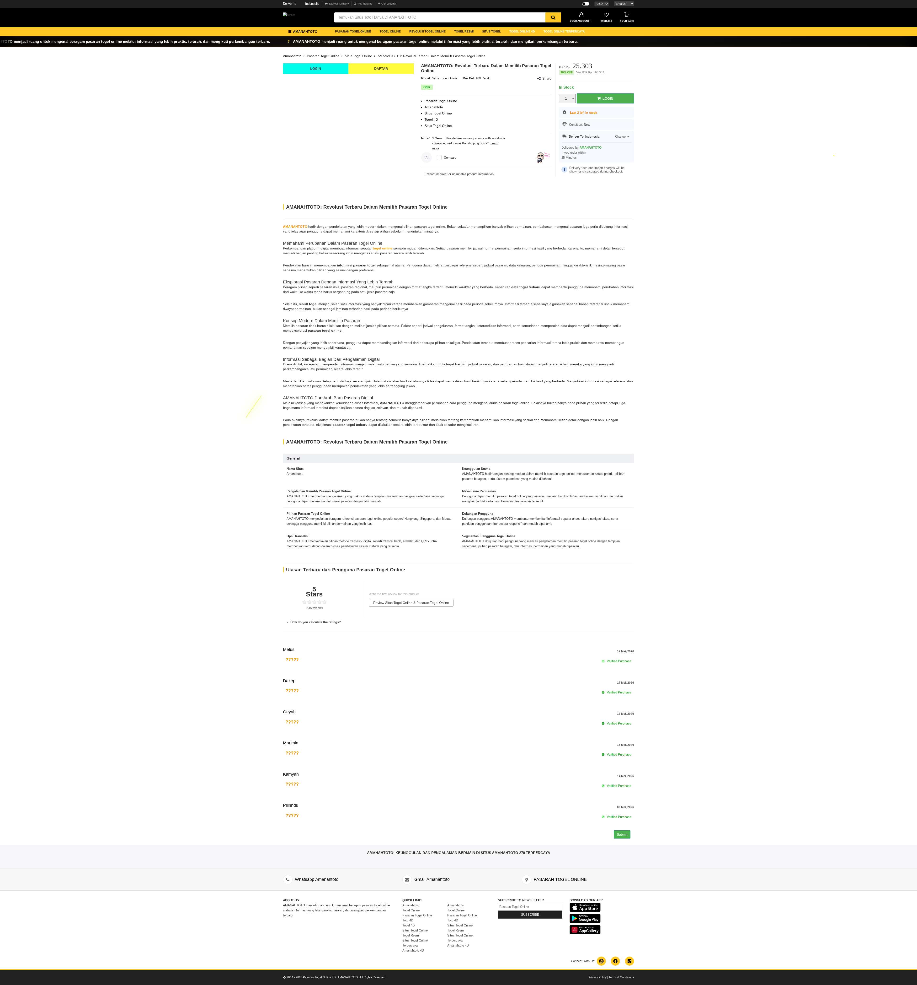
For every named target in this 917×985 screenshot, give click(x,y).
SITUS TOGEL (491, 31)
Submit (622, 834)
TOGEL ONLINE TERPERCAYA (564, 31)
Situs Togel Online (358, 56)
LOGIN (315, 68)
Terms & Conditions (621, 977)
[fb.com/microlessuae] (615, 961)
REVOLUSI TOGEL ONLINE (427, 31)
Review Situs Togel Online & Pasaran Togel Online (411, 603)
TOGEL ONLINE (390, 31)
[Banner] (289, 14)
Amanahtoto (292, 56)
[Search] (553, 17)
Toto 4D (407, 920)
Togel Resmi (411, 935)
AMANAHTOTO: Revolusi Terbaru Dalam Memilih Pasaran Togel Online (431, 56)
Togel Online (411, 910)
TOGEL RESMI (464, 31)
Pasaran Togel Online (323, 56)
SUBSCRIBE (530, 914)
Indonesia (301, 3)
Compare (450, 157)
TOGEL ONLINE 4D (522, 31)
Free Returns (364, 3)
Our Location (388, 3)
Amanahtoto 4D (413, 950)
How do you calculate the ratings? (315, 622)
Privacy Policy (597, 977)
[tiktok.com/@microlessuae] (629, 961)
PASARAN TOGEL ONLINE (353, 31)
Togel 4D (408, 925)
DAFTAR (381, 68)
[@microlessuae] (601, 961)
